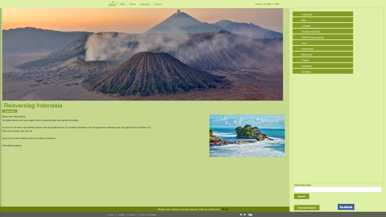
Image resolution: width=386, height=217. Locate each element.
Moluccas (307, 54)
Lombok (306, 26)
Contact (158, 4)
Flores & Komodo (311, 31)
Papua (305, 60)
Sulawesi (307, 66)
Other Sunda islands (313, 37)
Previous (5, 51)
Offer (122, 4)
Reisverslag (10, 111)
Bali (304, 20)
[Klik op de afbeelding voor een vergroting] (247, 136)
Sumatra (306, 71)
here (223, 209)
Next (280, 51)
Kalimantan (308, 48)
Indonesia (145, 4)
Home (133, 4)
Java (304, 43)
